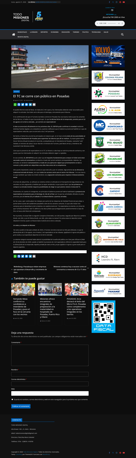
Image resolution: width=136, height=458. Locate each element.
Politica (85, 32)
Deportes (44, 32)
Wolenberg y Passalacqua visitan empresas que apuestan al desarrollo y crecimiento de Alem (30, 269)
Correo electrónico (19, 379)
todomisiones (29, 100)
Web (13, 389)
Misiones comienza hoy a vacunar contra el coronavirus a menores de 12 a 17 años (70, 268)
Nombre (15, 370)
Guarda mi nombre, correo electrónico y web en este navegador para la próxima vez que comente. (51, 399)
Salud (106, 32)
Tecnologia (96, 32)
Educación (66, 32)
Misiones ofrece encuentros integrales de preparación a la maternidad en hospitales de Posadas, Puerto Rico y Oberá (50, 308)
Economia (54, 32)
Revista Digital (23, 37)
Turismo (76, 32)
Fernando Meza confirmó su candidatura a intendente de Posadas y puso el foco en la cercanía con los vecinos (21, 307)
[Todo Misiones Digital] (13, 34)
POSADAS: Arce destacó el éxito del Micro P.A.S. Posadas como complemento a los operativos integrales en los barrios (76, 307)
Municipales (22, 32)
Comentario (16, 342)
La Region (33, 32)
